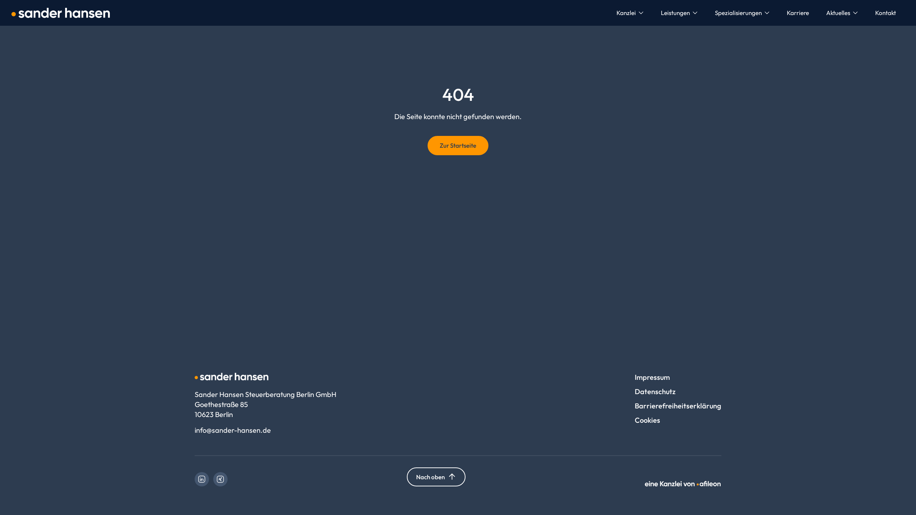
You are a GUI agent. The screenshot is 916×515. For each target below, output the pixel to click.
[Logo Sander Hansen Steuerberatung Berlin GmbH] (60, 13)
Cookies (647, 420)
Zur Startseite (458, 145)
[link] (202, 479)
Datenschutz (655, 391)
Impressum (652, 377)
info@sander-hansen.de (233, 430)
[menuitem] (630, 13)
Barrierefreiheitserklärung (678, 405)
